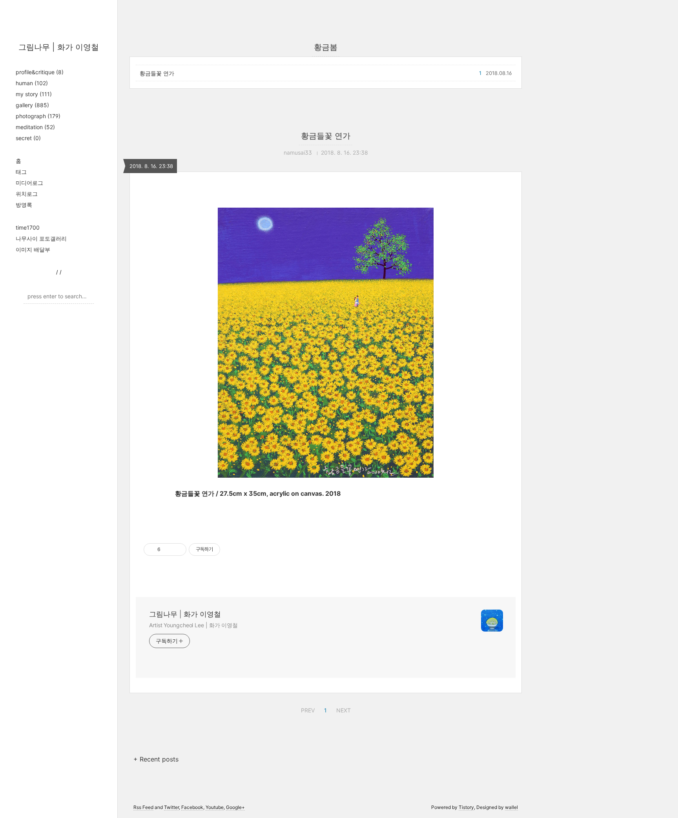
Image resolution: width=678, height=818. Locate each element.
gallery (32, 105)
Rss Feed (143, 807)
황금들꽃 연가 (157, 73)
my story (34, 94)
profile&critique (40, 72)
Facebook (192, 807)
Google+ (235, 807)
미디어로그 (29, 182)
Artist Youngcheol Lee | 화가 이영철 (193, 625)
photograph (38, 116)
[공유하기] (168, 549)
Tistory (466, 807)
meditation (35, 127)
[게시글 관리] (177, 549)
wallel (511, 807)
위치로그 (27, 193)
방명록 (24, 204)
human (32, 83)
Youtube (215, 807)
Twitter (171, 807)
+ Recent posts (156, 759)
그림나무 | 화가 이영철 (58, 47)
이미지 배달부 (33, 249)
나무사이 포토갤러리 (41, 238)
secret (28, 138)
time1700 (28, 227)
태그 (21, 171)
